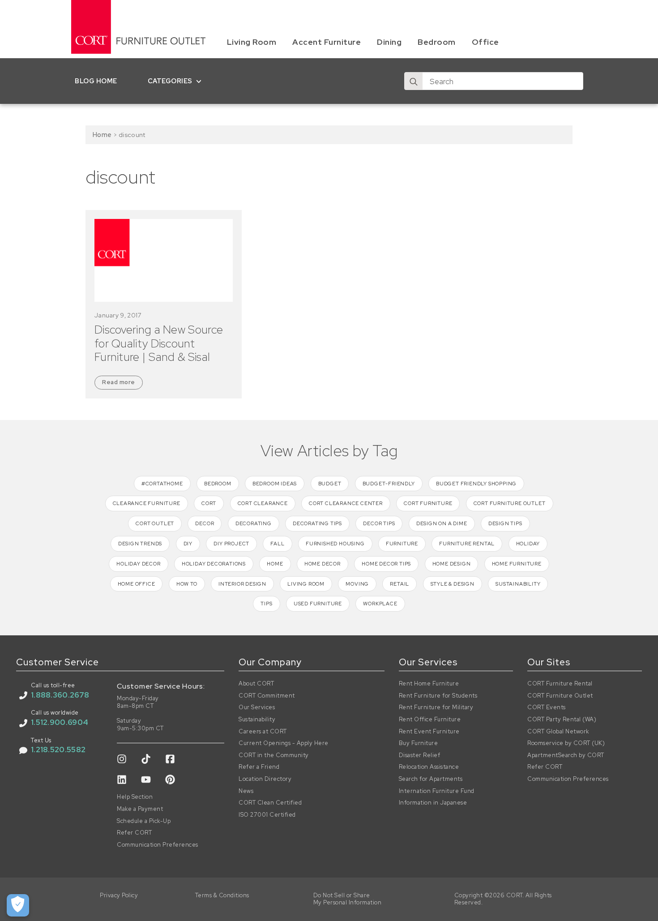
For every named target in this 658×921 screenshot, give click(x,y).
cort (208, 503)
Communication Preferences (157, 844)
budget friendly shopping (476, 483)
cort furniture (428, 503)
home (275, 564)
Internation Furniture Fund (436, 791)
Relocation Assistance (429, 767)
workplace (380, 603)
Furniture (402, 543)
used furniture (318, 603)
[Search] (414, 81)
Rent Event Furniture (429, 731)
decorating (253, 523)
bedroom (217, 483)
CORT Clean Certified (270, 802)
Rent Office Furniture (430, 719)
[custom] (122, 759)
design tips (505, 523)
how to (186, 584)
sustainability (518, 584)
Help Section (135, 797)
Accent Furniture (326, 42)
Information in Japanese (433, 802)
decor (204, 523)
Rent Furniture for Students (438, 695)
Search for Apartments (431, 779)
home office (136, 584)
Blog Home (96, 81)
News (246, 791)
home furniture (517, 564)
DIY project (231, 543)
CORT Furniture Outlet (560, 695)
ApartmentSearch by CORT (565, 755)
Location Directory (265, 779)
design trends (140, 543)
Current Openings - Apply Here (284, 743)
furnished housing (335, 543)
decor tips (379, 523)
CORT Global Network (558, 731)
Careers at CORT (263, 731)
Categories (170, 81)
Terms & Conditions (222, 895)
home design (451, 564)
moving (357, 584)
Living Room (252, 42)
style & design (452, 584)
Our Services (257, 707)
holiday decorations (214, 564)
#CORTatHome (162, 483)
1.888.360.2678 (60, 695)
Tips (266, 603)
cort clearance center (346, 503)
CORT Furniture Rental (560, 683)
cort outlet (155, 523)
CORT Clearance (263, 503)
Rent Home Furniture (429, 683)
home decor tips (386, 564)
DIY (188, 543)
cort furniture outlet (510, 503)
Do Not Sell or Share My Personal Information (347, 899)
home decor (322, 564)
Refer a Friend (259, 767)
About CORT (256, 683)
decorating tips (317, 523)
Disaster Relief (419, 755)
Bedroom (437, 42)
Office (485, 42)
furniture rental (467, 543)
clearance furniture (146, 503)
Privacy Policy (119, 895)
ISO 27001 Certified (267, 814)
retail (399, 584)
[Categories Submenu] (200, 81)
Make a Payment (140, 809)
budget (330, 483)
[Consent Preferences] (18, 905)
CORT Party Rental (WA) (561, 719)
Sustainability (257, 719)
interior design (242, 584)
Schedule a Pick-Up (144, 821)
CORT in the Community (274, 755)
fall (277, 543)
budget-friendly (389, 483)
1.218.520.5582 (58, 749)
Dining (389, 42)
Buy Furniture (418, 743)
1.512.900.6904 (59, 722)
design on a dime (441, 523)
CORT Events (546, 707)
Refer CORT (134, 832)
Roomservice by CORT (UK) (566, 743)
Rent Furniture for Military (436, 707)
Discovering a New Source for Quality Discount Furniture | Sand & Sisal (158, 343)
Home (102, 134)
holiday (528, 543)
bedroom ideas (274, 483)
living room (306, 584)
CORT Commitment (267, 695)
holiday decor (138, 564)
